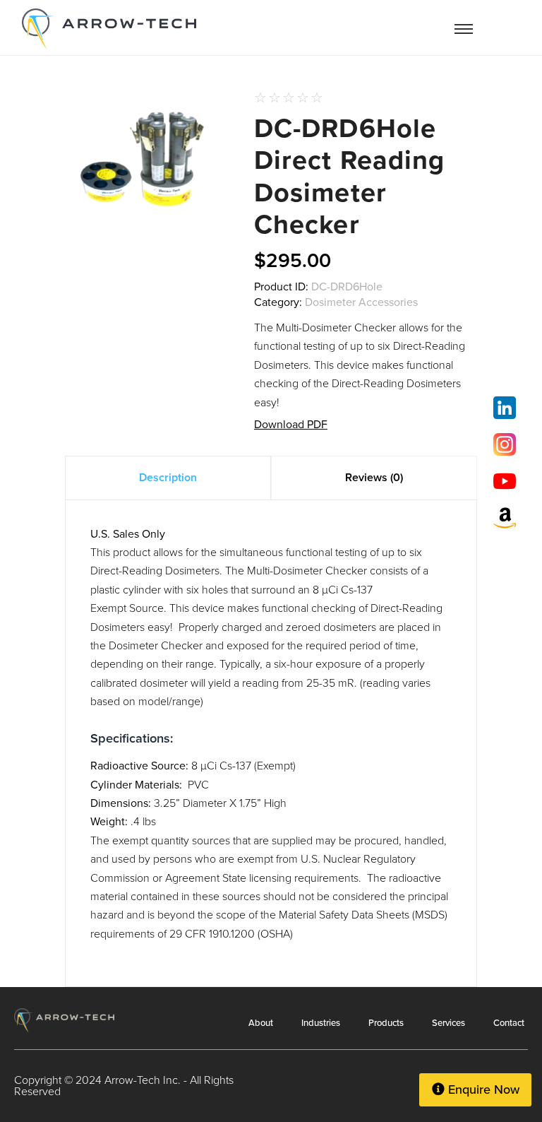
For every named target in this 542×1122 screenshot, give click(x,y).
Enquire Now (482, 1089)
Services (448, 1022)
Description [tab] (168, 477)
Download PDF (290, 424)
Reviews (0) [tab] (374, 477)
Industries (320, 1022)
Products (386, 1022)
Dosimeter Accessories (361, 302)
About (260, 1022)
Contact (508, 1022)
